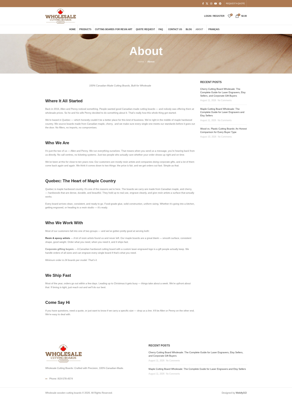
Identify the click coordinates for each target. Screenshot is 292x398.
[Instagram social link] (211, 3)
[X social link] (207, 3)
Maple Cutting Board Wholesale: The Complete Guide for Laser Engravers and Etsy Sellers (222, 112)
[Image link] (63, 353)
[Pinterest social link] (220, 3)
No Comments (225, 100)
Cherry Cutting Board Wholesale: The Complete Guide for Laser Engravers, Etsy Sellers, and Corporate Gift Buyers (223, 92)
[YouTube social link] (215, 3)
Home (141, 61)
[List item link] (94, 378)
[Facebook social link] (203, 3)
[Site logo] (61, 15)
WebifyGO (241, 392)
